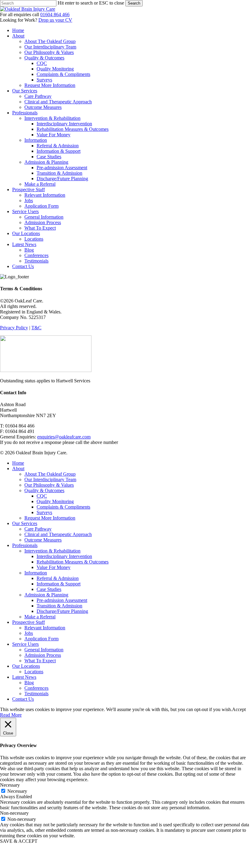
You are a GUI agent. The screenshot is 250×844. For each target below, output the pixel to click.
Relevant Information (44, 627)
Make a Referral (39, 616)
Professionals (25, 545)
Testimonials (36, 693)
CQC (42, 496)
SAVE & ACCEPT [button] (19, 841)
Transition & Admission (59, 605)
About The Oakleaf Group (50, 474)
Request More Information (49, 517)
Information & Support (58, 583)
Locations (33, 671)
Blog (29, 682)
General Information (43, 649)
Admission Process (42, 655)
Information (35, 572)
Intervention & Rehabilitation (52, 550)
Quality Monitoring (55, 501)
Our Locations (26, 666)
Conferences (36, 688)
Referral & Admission (58, 578)
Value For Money (53, 567)
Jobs (28, 633)
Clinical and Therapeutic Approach (58, 534)
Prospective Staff (28, 622)
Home (18, 463)
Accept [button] (239, 709)
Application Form (41, 638)
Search (134, 3)
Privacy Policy (14, 327)
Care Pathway (38, 528)
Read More (11, 714)
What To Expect (40, 660)
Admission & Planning (46, 594)
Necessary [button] (10, 785)
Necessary (17, 791)
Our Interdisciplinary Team (50, 479)
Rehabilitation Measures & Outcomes (73, 561)
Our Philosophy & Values (49, 485)
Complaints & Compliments (63, 507)
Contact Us (23, 699)
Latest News (24, 677)
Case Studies (49, 589)
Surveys (44, 512)
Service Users (25, 644)
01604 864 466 (55, 14)
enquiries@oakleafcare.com (64, 436)
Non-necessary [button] (14, 813)
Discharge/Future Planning (62, 611)
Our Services (24, 523)
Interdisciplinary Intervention (64, 556)
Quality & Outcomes (44, 490)
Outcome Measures (43, 539)
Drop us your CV (55, 20)
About (18, 468)
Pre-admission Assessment (62, 600)
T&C (36, 327)
